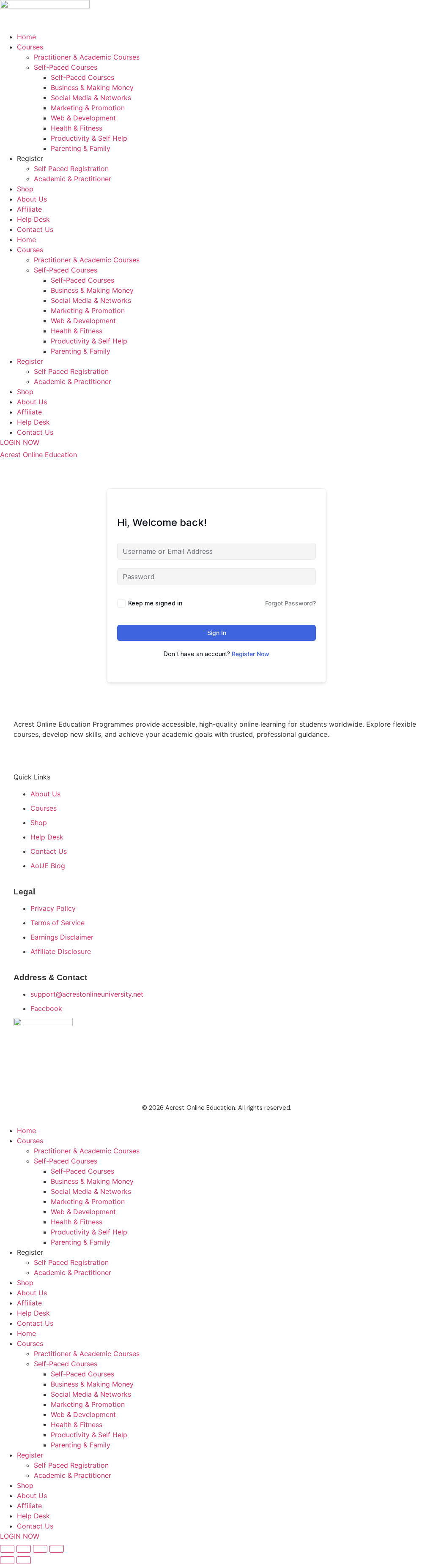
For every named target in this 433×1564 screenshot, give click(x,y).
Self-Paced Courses (65, 67)
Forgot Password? (290, 603)
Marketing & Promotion (88, 108)
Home (26, 37)
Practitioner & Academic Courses (87, 57)
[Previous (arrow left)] (7, 1560)
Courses (30, 47)
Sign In (216, 632)
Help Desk (33, 219)
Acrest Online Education (38, 454)
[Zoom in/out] (7, 1549)
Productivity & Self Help (89, 138)
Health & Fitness (76, 128)
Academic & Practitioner (72, 178)
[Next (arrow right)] (23, 1560)
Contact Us (35, 229)
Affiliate (29, 209)
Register (30, 158)
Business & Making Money (92, 87)
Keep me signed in (155, 603)
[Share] (40, 1549)
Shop (25, 189)
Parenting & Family (80, 148)
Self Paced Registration (71, 168)
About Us (32, 199)
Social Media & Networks (91, 97)
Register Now (250, 653)
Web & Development (83, 118)
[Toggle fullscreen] (23, 1549)
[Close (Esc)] (56, 1549)
